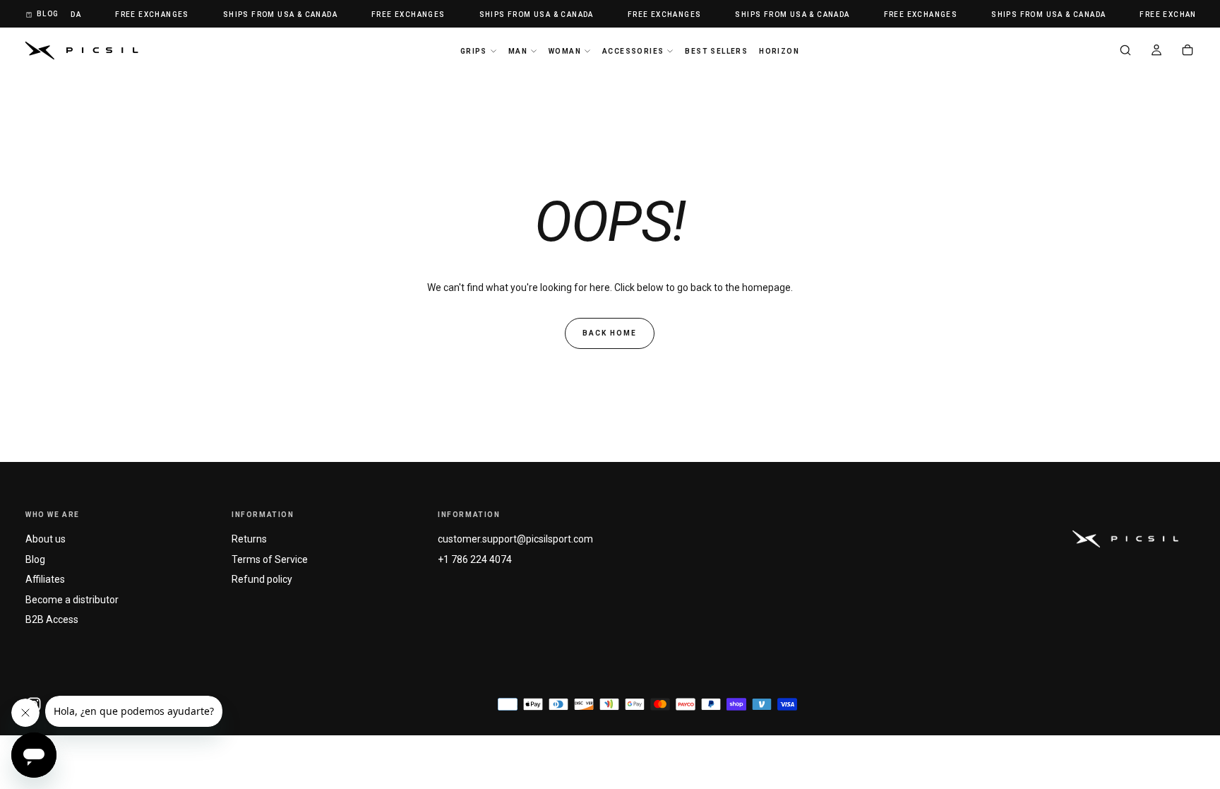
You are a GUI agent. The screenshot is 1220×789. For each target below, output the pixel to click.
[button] (1125, 51)
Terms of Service (270, 559)
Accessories (633, 51)
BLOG (48, 14)
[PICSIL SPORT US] (1125, 538)
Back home (609, 333)
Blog (35, 559)
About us (45, 539)
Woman (565, 51)
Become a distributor (72, 599)
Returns (249, 539)
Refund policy (262, 579)
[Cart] (1187, 51)
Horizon (779, 51)
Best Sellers (716, 51)
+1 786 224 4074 (475, 559)
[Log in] (1156, 51)
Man (517, 51)
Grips (473, 51)
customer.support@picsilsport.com (515, 539)
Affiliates (45, 579)
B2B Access (51, 619)
